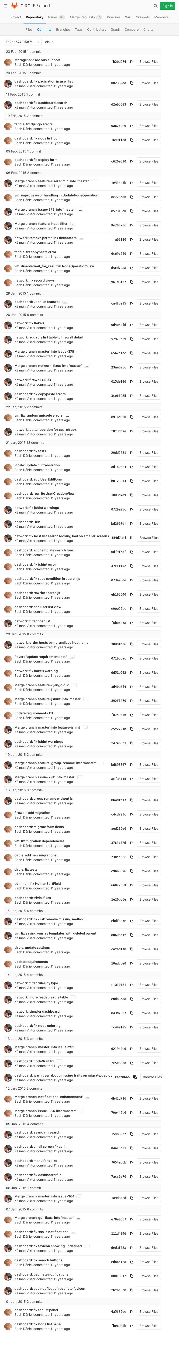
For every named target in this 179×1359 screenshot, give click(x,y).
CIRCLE (28, 5)
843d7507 (118, 1013)
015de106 (118, 381)
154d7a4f (118, 538)
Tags (79, 29)
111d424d (118, 1233)
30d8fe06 (118, 644)
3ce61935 (118, 396)
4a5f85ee (118, 1311)
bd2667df (118, 523)
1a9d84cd (118, 1198)
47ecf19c (118, 566)
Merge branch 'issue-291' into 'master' (44, 777)
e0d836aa (118, 999)
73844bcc (118, 857)
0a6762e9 (118, 126)
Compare (132, 29)
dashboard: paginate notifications (41, 1274)
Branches (63, 29)
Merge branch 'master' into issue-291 (44, 1047)
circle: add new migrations (35, 855)
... (94, 181)
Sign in (167, 6)
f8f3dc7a (118, 431)
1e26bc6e (118, 899)
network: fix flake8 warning (36, 671)
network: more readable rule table (41, 997)
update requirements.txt (33, 713)
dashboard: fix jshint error (35, 564)
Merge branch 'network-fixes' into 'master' (48, 366)
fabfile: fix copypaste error (35, 252)
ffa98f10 (118, 239)
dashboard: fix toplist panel (36, 1310)
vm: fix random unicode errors (38, 415)
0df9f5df (118, 552)
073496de (118, 580)
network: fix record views (34, 280)
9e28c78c (118, 225)
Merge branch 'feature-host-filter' (41, 223)
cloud (44, 5)
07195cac (118, 658)
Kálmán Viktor (24, 86)
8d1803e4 (118, 467)
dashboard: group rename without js (43, 798)
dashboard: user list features (37, 302)
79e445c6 (118, 1112)
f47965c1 (118, 743)
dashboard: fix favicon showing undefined (48, 1246)
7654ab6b (118, 1162)
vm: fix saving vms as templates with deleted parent (55, 933)
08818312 (118, 1276)
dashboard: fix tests (30, 451)
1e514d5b (118, 183)
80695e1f (118, 935)
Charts (148, 29)
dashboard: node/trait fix (34, 1061)
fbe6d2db (118, 1326)
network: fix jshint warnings (36, 508)
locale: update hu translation (37, 465)
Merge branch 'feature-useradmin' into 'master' (52, 181)
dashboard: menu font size (35, 1161)
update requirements (31, 962)
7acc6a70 (118, 1176)
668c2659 (118, 885)
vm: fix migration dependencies (39, 841)
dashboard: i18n (27, 522)
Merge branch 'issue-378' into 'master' (45, 209)
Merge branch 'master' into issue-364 (44, 1196)
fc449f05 (118, 1027)
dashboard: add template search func (44, 550)
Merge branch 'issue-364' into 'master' (45, 1111)
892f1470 (118, 701)
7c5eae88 (118, 1063)
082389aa (118, 83)
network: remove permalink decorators (45, 238)
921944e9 (118, 1049)
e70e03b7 (118, 1219)
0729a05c (118, 509)
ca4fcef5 (118, 303)
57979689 (118, 339)
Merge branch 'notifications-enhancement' (48, 1097)
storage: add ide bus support (37, 60)
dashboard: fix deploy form (36, 160)
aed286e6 (118, 828)
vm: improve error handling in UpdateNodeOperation (56, 195)
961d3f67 (118, 282)
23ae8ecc (118, 367)
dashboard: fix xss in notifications (41, 1232)
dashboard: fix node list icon (37, 138)
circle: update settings (32, 947)
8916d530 (118, 417)
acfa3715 (118, 779)
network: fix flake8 (29, 323)
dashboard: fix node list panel (38, 1324)
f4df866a (122, 1077)
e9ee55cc (118, 608)
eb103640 (118, 594)
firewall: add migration (32, 813)
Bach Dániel (23, 64)
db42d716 (118, 1098)
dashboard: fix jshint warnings (38, 741)
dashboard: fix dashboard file (37, 1175)
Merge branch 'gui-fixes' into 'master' (44, 1218)
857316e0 (118, 211)
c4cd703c (118, 814)
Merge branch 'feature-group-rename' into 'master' (55, 763)
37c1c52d (118, 843)
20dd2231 (118, 452)
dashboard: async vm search (37, 1132)
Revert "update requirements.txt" (40, 657)
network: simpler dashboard (37, 1011)
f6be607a (118, 623)
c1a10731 (118, 985)
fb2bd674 (118, 61)
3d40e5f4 (118, 687)
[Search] (155, 6)
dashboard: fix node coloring (37, 1026)
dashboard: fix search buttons (38, 1260)
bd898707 (118, 764)
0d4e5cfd (118, 325)
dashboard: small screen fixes (38, 1146)
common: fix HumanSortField (37, 883)
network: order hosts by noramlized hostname (51, 642)
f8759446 (118, 715)
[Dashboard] (14, 8)
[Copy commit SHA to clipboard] (131, 61)
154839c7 (118, 1134)
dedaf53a (118, 1248)
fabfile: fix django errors (33, 124)
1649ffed (118, 140)
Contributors (96, 29)
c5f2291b (118, 729)
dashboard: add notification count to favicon (49, 1288)
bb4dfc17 (118, 800)
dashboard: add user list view (37, 607)
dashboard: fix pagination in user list (43, 81)
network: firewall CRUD (32, 380)
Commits (44, 29)
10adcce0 (118, 963)
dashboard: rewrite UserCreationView (44, 493)
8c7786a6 (118, 197)
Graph (115, 29)
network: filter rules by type (36, 983)
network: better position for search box (45, 429)
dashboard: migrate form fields (39, 827)
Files (29, 29)
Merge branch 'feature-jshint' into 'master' (47, 699)
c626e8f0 (118, 161)
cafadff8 (118, 949)
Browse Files (148, 61)
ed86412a (118, 1262)
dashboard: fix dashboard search (40, 103)
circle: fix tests (26, 869)
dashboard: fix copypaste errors (40, 394)
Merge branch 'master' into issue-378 (44, 351)
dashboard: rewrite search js (37, 593)
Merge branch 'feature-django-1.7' (41, 685)
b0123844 (118, 481)
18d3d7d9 (118, 495)
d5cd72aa (118, 268)
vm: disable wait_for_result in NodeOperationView (54, 266)
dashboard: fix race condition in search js (47, 578)
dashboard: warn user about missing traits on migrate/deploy (63, 1075)
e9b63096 (118, 871)
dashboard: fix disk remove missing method (49, 919)
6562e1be (118, 353)
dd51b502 (118, 672)
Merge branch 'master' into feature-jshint (47, 727)
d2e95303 (118, 104)
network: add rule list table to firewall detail (48, 337)
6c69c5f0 (118, 253)
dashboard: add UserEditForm (38, 479)
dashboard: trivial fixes (32, 898)
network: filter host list (32, 621)
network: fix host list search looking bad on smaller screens (61, 536)
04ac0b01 (118, 1148)
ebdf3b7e (118, 921)
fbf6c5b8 (118, 1290)
